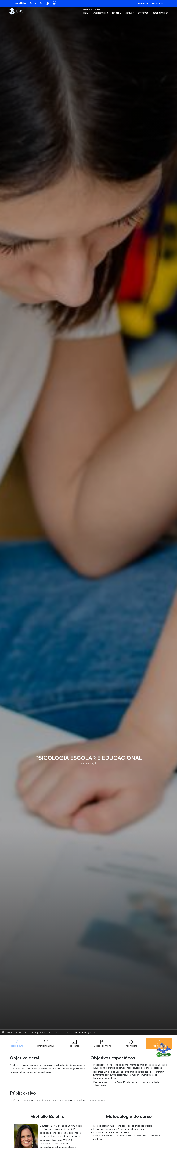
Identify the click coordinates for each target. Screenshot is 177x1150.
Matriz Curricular (45, 1046)
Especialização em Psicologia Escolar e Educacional (88, 1032)
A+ (41, 3)
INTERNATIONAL (143, 3)
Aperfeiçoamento (100, 13)
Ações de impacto (102, 1046)
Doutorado (143, 13)
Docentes (74, 1046)
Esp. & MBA (116, 13)
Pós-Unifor (24, 1032)
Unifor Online (157, 3)
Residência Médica (160, 13)
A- (31, 3)
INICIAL (85, 13)
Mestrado (129, 13)
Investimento (131, 1046)
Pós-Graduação (91, 9)
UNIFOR (9, 1032)
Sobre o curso (18, 1046)
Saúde (55, 1032)
